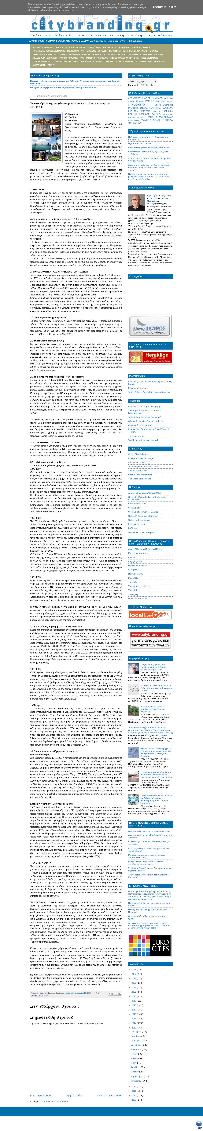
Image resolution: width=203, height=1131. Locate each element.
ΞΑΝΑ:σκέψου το (98, 41)
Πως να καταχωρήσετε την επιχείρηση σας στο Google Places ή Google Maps (153, 667)
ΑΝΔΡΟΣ (140, 101)
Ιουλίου (134, 1054)
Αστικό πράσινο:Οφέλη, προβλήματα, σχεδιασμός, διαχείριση (153, 709)
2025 (134, 974)
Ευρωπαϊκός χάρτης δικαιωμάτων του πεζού (149, 147)
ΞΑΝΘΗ (152, 117)
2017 (134, 1010)
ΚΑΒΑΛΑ (144, 108)
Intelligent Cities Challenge (140, 458)
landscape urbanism (137, 565)
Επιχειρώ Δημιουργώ (138, 553)
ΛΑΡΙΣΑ (157, 114)
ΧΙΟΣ (138, 123)
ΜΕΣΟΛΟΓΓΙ (142, 117)
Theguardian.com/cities (139, 586)
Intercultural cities (136, 524)
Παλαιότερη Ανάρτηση (109, 1095)
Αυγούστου (136, 1049)
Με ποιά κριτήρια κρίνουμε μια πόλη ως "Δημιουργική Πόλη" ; (146, 856)
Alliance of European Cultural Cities (144, 493)
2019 (134, 1001)
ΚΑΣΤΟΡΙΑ (146, 111)
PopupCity (133, 578)
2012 (134, 1086)
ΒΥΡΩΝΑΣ (161, 101)
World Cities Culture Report (141, 532)
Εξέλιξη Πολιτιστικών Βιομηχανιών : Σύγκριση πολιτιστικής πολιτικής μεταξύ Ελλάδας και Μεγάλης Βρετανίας (156, 752)
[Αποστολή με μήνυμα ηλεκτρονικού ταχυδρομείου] (110, 994)
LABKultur (133, 528)
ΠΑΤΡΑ (160, 117)
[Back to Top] (199, 1125)
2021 (134, 992)
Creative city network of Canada (143, 512)
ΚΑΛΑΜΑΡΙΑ (155, 108)
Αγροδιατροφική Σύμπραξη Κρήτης (144, 406)
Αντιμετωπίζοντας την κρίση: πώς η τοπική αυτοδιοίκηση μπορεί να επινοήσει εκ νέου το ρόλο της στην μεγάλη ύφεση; (149, 925)
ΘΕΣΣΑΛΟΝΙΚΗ (164, 105)
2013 (134, 1028)
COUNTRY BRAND (46, 41)
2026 (134, 969)
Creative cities (134, 508)
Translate (150, 85)
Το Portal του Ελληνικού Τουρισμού (144, 417)
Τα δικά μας (112, 41)
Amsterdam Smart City (139, 462)
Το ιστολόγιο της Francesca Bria (143, 466)
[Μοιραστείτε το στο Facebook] (119, 994)
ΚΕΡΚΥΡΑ (168, 111)
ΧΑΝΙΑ (132, 123)
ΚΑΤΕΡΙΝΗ (158, 111)
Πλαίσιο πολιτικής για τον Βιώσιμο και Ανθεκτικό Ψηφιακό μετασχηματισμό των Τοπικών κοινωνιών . (156, 799)
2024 (134, 978)
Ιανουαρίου (136, 1081)
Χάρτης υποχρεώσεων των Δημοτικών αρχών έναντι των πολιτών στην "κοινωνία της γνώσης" (149, 167)
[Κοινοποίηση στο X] (116, 994)
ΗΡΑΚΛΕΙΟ (141, 105)
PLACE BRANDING (80, 41)
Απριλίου (135, 1067)
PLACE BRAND (63, 41)
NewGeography (135, 574)
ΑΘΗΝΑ (168, 98)
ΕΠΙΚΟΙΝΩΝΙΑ (135, 41)
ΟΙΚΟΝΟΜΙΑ (43, 996)
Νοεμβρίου (136, 1036)
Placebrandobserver (137, 388)
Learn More (159, 7)
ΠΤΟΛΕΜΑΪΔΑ (134, 120)
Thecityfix (132, 582)
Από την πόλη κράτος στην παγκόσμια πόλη (149, 831)
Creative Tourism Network (140, 425)
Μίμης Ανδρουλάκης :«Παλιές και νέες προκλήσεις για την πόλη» (145, 862)
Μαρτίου (135, 1072)
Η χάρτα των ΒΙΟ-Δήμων (139, 143)
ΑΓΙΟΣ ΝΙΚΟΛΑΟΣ (154, 98)
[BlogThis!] (113, 994)
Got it (172, 7)
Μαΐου (134, 1063)
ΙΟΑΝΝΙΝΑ (134, 108)
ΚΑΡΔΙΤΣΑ (134, 111)
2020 (134, 996)
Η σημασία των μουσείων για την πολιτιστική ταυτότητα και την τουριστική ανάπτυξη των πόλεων (156, 774)
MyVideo (124, 41)
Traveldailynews (135, 436)
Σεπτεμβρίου (137, 1045)
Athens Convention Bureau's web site (145, 421)
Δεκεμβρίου (136, 1031)
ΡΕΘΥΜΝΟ (147, 120)
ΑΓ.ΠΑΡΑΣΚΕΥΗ (136, 98)
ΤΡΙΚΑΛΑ (167, 120)
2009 (134, 1100)
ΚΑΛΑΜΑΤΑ (167, 108)
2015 (134, 1018)
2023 (134, 983)
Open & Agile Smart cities (140, 474)
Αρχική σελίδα (74, 1095)
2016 (134, 1014)
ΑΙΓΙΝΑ (132, 101)
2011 (134, 1091)
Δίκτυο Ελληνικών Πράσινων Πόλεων (145, 549)
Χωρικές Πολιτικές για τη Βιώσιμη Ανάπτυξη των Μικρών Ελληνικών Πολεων (156, 688)
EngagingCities (135, 561)
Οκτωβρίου (136, 1040)
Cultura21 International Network (143, 516)
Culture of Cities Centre (139, 520)
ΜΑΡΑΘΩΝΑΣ (168, 114)
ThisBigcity (133, 594)
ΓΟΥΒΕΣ (169, 101)
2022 (134, 987)
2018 (134, 1005)
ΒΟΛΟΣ (150, 101)
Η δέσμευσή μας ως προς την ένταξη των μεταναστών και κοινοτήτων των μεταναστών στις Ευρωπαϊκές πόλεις (149, 176)
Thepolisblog (134, 590)
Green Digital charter (138, 454)
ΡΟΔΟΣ (157, 120)
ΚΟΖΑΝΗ (133, 114)
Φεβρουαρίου (137, 1076)
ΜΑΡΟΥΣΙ (132, 117)
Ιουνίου (134, 1058)
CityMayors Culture (137, 503)
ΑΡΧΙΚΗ (33, 41)
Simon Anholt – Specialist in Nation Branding (149, 392)
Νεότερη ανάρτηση (40, 1095)
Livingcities (133, 569)
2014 (134, 1023)
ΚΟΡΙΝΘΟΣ (145, 114)
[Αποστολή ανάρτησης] (97, 993)
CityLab (131, 557)
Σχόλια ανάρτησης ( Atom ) (55, 1101)
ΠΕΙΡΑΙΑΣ (168, 117)
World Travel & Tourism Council (143, 440)
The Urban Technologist (139, 479)
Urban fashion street (137, 598)
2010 (134, 1095)
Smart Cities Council (137, 470)
